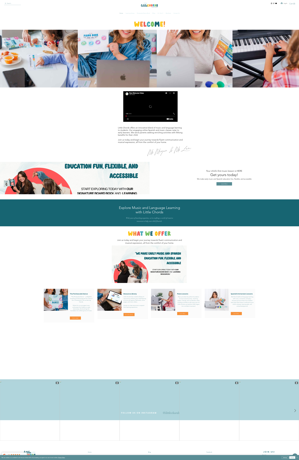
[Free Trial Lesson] (147, 369)
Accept (292, 457)
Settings (285, 457)
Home (89, 452)
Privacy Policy (61, 457)
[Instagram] (271, 3)
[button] (291, 4)
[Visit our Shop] (150, 369)
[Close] (297, 457)
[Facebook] (274, 3)
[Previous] (4, 348)
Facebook (209, 452)
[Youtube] (276, 3)
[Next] (294, 348)
